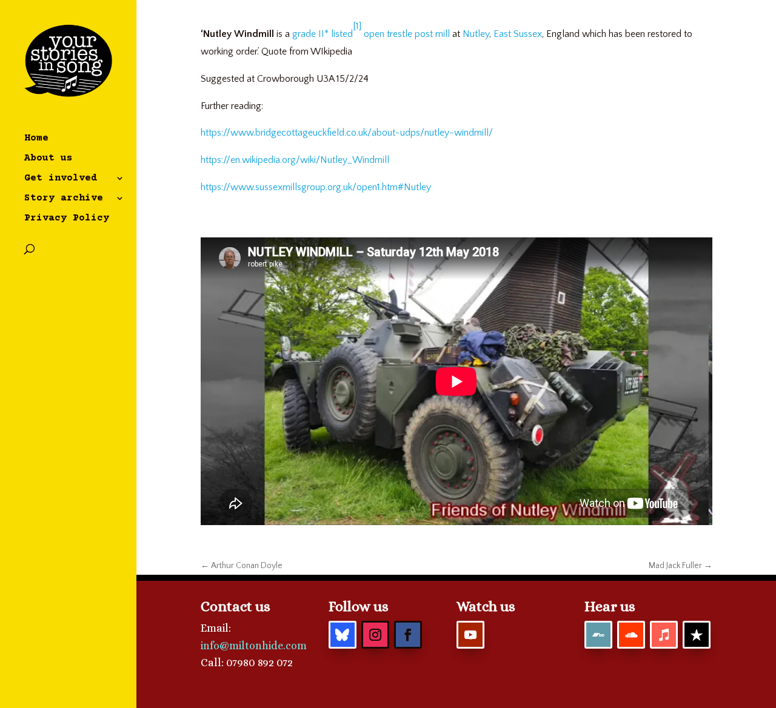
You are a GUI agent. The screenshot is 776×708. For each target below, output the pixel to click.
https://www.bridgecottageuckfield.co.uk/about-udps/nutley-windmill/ (347, 132)
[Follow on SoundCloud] (631, 635)
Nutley (476, 33)
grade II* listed (322, 33)
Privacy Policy (66, 218)
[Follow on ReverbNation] (697, 635)
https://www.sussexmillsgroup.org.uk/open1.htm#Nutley (316, 187)
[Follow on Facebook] (408, 635)
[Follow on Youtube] (470, 635)
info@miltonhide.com (254, 646)
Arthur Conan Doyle (242, 566)
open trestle (388, 33)
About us (48, 159)
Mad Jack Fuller (680, 566)
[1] (357, 26)
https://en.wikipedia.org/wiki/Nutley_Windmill (295, 159)
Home (36, 139)
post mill (432, 33)
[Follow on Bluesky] (342, 635)
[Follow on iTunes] (664, 635)
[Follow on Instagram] (375, 635)
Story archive (63, 198)
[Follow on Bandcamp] (598, 635)
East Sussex (517, 33)
